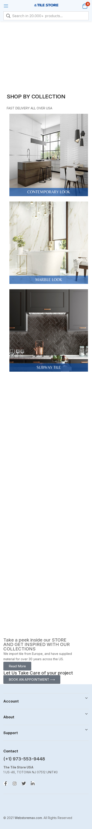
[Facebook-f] (5, 783)
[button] (85, 5)
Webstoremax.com (28, 818)
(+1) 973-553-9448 (24, 759)
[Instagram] (15, 783)
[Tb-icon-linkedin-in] (33, 783)
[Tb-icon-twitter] (24, 783)
